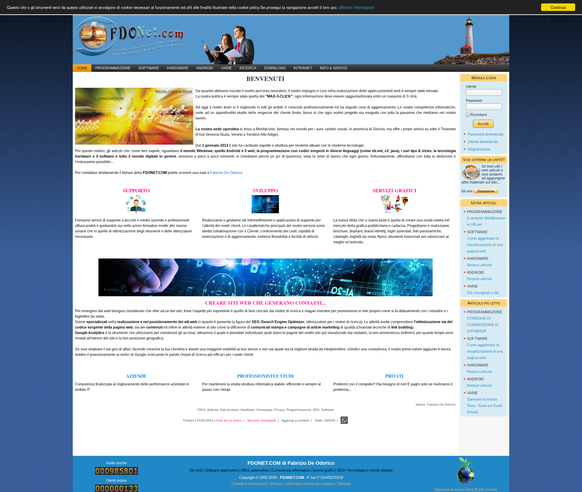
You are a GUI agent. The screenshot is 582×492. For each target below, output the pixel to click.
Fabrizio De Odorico (226, 173)
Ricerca (248, 68)
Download (275, 68)
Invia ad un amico (229, 420)
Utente (471, 86)
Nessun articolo (479, 265)
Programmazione (113, 68)
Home (82, 68)
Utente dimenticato (483, 142)
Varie (226, 68)
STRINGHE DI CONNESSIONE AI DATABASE (482, 324)
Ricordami (478, 115)
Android (204, 68)
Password (474, 101)
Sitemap (344, 484)
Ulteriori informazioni (356, 7)
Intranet (303, 68)
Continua (558, 7)
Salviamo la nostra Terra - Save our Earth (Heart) (484, 405)
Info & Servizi (333, 68)
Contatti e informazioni (249, 484)
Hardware (177, 68)
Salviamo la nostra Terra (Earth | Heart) (465, 490)
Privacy (277, 484)
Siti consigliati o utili (483, 293)
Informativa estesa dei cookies (310, 484)
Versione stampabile (261, 420)
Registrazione (479, 149)
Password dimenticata (486, 134)
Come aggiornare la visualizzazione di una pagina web (485, 244)
